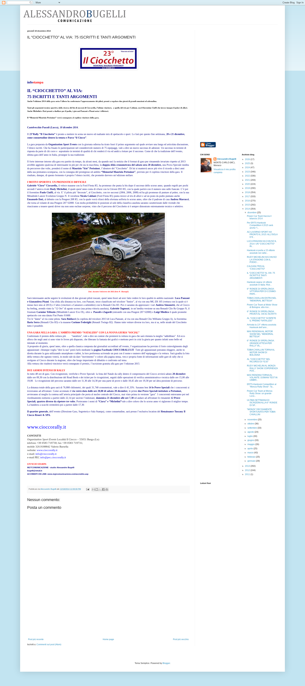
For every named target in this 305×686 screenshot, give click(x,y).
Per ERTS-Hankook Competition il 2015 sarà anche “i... (260, 225)
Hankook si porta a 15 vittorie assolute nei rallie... (261, 251)
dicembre (252, 212)
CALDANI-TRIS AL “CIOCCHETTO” (256, 267)
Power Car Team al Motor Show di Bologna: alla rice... (262, 306)
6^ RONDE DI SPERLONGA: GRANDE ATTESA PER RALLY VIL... (260, 343)
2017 (247, 196)
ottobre (251, 423)
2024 (247, 167)
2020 (247, 184)
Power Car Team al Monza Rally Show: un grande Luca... (259, 393)
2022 (247, 176)
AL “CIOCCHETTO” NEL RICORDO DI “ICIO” (258, 360)
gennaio (251, 461)
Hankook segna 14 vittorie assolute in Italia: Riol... (259, 283)
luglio (250, 436)
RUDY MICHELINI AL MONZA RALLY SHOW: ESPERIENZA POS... (262, 368)
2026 (247, 159)
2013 (247, 466)
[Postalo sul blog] (96, 489)
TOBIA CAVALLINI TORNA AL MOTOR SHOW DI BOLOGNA (261, 352)
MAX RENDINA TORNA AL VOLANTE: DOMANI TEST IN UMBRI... (262, 377)
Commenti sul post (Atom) (49, 644)
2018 (247, 192)
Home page (108, 639)
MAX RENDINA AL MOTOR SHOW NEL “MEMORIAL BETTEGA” (260, 334)
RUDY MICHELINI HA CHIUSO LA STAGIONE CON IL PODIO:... (262, 259)
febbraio (251, 457)
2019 (247, 188)
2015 (247, 205)
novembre (252, 419)
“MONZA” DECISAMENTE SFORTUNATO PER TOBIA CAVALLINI (261, 412)
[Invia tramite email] (93, 489)
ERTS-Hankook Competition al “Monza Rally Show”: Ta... (261, 385)
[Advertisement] (108, 612)
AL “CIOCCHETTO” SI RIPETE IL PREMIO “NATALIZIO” (261, 319)
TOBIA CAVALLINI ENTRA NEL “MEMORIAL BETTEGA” (261, 299)
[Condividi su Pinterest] (107, 489)
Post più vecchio (181, 639)
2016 (247, 200)
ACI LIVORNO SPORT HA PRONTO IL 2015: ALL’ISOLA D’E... (262, 234)
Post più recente (36, 639)
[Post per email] (87, 489)
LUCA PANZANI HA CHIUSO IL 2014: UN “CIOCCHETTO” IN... (262, 244)
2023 (247, 171)
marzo (250, 452)
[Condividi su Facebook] (103, 489)
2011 (247, 474)
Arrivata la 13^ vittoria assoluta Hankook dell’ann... (261, 325)
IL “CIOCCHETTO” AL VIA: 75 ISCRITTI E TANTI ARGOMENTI (261, 275)
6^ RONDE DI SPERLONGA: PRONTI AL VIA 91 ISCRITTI (261, 312)
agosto (251, 432)
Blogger (166, 663)
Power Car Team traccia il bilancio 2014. (259, 217)
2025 (247, 163)
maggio (251, 444)
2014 (247, 209)
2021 (247, 180)
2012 (247, 470)
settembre (252, 428)
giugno (251, 440)
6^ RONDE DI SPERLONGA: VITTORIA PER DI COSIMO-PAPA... (261, 291)
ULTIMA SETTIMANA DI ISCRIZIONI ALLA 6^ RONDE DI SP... (262, 403)
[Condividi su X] (100, 489)
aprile (250, 448)
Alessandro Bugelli (226, 159)
